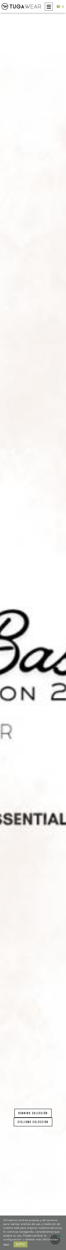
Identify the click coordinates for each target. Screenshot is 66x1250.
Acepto (20, 1244)
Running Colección (33, 1113)
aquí (6, 1244)
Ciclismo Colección (33, 1122)
